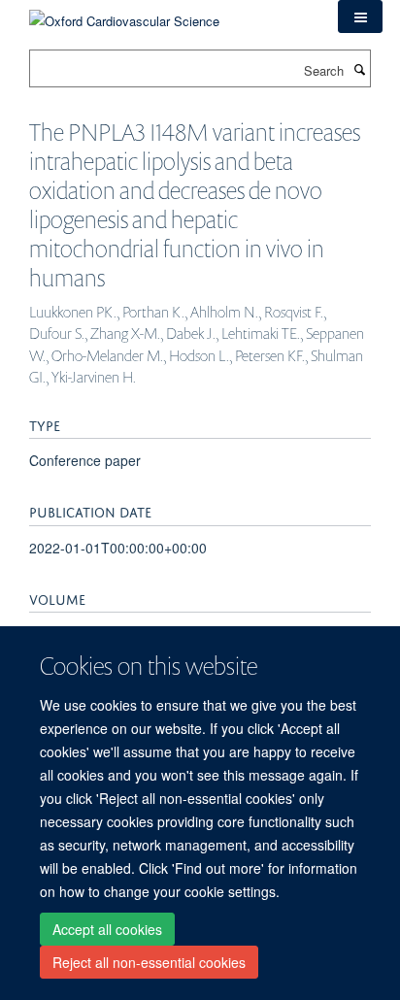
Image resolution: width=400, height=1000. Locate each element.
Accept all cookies (107, 929)
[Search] (359, 69)
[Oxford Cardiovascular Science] (124, 14)
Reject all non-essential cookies (149, 962)
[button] (360, 16)
